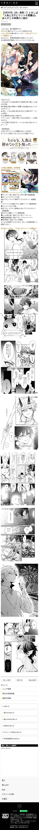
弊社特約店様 (7, 217)
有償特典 (31, 195)
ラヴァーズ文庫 (8, 794)
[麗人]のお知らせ (9, 712)
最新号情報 (6, 698)
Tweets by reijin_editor (6, 748)
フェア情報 (6, 689)
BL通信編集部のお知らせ (12, 738)
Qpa (3, 790)
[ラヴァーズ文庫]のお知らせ (12, 732)
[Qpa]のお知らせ (9, 725)
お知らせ (6, 706)
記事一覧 (19, 680)
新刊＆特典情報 (6, 24)
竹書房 (4, 799)
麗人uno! (5, 785)
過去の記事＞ (33, 680)
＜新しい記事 (6, 680)
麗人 (3, 780)
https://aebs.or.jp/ (25, 822)
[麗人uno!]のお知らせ (10, 719)
